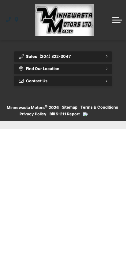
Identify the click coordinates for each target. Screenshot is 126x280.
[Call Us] (8, 20)
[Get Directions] (16, 20)
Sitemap (69, 107)
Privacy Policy (33, 114)
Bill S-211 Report (65, 114)
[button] (117, 20)
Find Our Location (42, 68)
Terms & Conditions (99, 107)
